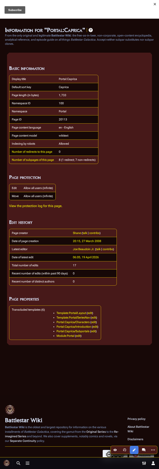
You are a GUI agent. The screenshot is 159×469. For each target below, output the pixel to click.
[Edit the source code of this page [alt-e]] (134, 450)
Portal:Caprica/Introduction (74, 326)
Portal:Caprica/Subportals (73, 331)
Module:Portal (65, 335)
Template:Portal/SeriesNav (73, 317)
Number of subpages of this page (33, 159)
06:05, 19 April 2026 (86, 257)
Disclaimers (135, 439)
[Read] (115, 450)
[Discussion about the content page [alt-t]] (143, 450)
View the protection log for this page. (36, 206)
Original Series (96, 431)
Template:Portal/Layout (71, 313)
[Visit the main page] (6, 463)
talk (85, 233)
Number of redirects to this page (32, 151)
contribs (94, 233)
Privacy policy (137, 419)
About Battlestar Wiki (138, 429)
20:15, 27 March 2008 (87, 241)
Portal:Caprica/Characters (73, 322)
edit (90, 313)
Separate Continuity (23, 440)
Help (91, 30)
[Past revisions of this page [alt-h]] (124, 450)
